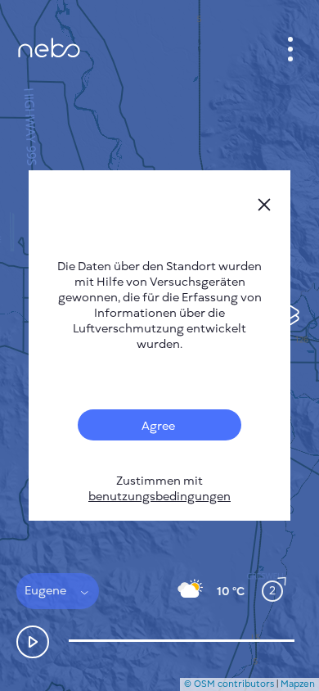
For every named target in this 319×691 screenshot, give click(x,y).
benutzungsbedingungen (159, 496)
